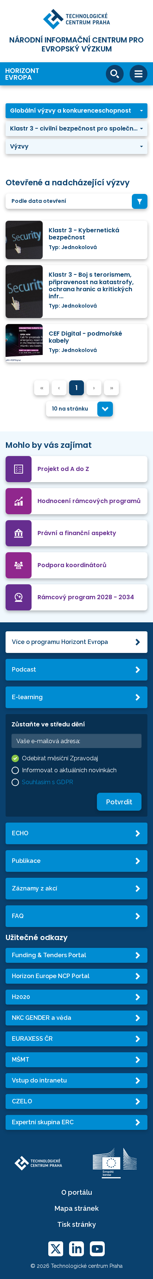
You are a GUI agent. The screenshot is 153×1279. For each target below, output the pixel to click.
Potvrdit (119, 802)
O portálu (76, 1192)
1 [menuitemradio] (76, 387)
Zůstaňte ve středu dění (48, 724)
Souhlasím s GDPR (47, 782)
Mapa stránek (77, 1208)
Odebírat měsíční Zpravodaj (60, 758)
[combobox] (76, 201)
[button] (76, 110)
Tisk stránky (76, 1224)
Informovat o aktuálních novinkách (69, 770)
